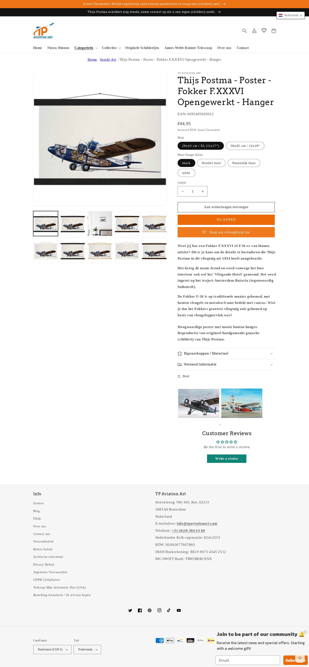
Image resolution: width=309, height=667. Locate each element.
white (186, 173)
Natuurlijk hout (244, 163)
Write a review (226, 458)
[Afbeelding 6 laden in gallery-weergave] (45, 250)
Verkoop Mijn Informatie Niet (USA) (59, 587)
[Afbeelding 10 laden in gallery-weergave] (154, 250)
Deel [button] (186, 376)
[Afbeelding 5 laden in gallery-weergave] (154, 223)
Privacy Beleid (43, 564)
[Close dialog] (305, 632)
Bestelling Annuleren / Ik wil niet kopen (62, 595)
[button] (85, 48)
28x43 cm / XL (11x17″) (200, 145)
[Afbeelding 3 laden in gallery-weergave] (99, 223)
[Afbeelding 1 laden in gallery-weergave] (45, 223)
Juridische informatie (48, 556)
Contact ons (41, 534)
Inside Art (108, 60)
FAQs (37, 518)
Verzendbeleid (43, 541)
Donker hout (211, 163)
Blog (36, 511)
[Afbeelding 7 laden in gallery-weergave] (72, 250)
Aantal (182, 182)
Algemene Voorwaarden (50, 572)
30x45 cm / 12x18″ (245, 145)
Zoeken (38, 503)
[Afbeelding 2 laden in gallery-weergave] (72, 223)
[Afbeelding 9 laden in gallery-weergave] (127, 250)
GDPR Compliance (46, 579)
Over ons (39, 526)
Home (92, 60)
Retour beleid (43, 549)
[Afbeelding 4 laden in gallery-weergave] (127, 223)
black (186, 163)
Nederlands (85, 649)
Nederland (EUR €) (50, 649)
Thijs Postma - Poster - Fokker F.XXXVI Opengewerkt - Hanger (170, 60)
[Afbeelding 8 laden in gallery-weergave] (99, 250)
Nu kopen (226, 219)
